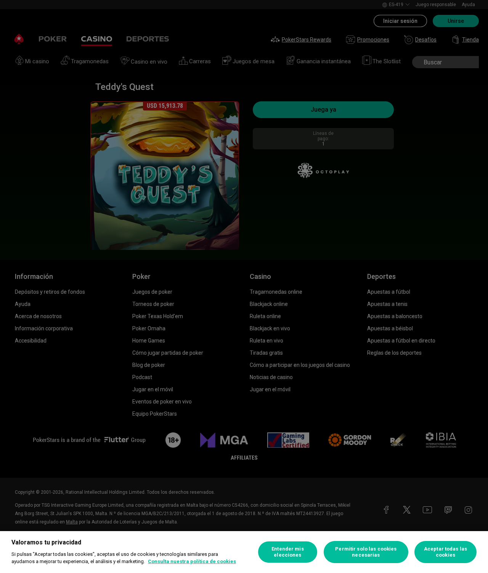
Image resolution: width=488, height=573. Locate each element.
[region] (244, 552)
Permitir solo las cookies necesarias (365, 552)
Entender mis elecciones (287, 552)
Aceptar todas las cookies (445, 552)
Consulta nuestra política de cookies (192, 561)
